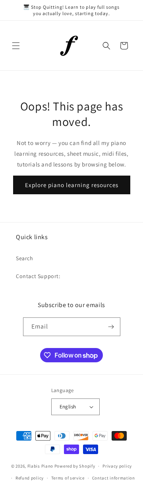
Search (24, 258)
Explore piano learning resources (71, 185)
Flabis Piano (40, 466)
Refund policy (29, 478)
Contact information (113, 478)
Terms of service (68, 478)
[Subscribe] (111, 326)
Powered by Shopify (74, 466)
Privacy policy (117, 466)
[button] (16, 45)
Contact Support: (38, 276)
